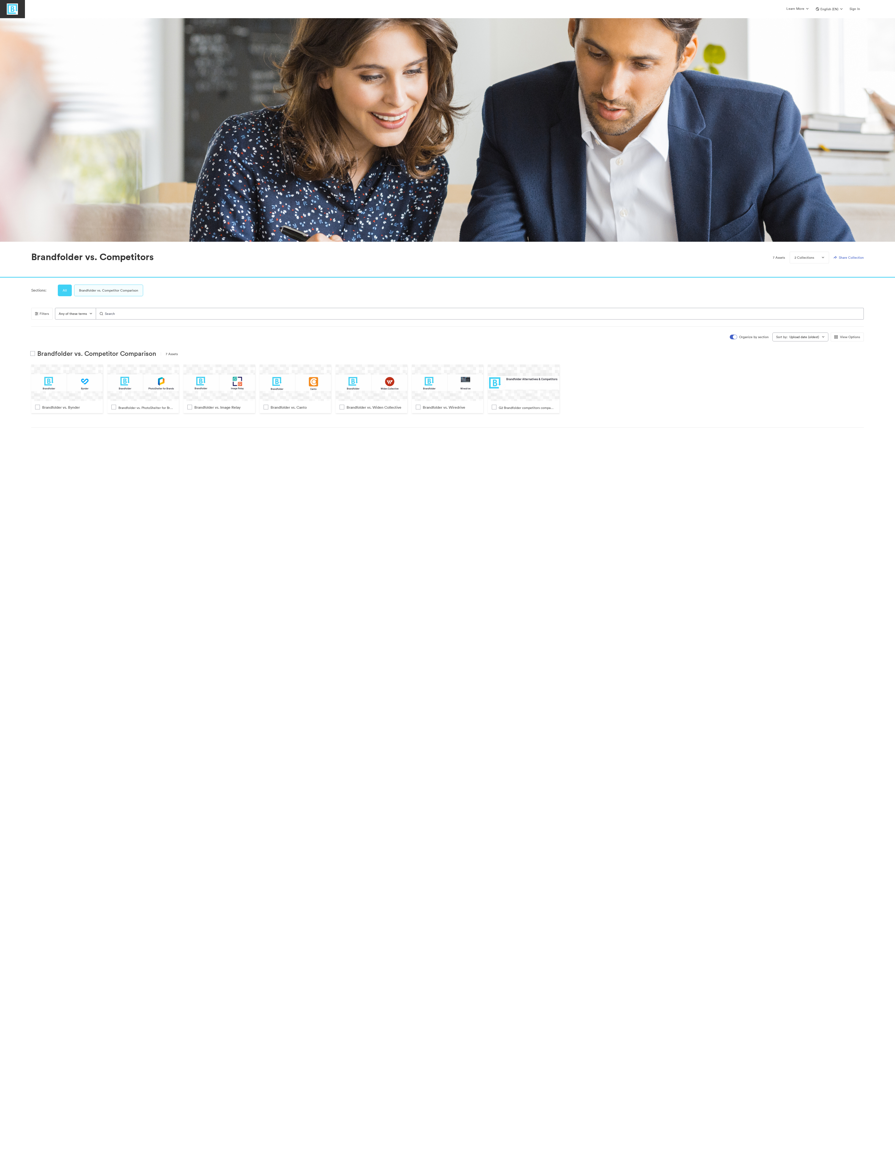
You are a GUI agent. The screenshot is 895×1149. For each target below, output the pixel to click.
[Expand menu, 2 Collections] (819, 257)
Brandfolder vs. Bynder (61, 407)
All (65, 290)
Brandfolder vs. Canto (289, 407)
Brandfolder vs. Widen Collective (374, 407)
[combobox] (75, 314)
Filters (44, 314)
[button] (829, 9)
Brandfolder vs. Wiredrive (444, 407)
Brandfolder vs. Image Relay (217, 407)
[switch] (749, 337)
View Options (850, 337)
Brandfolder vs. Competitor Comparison (108, 290)
